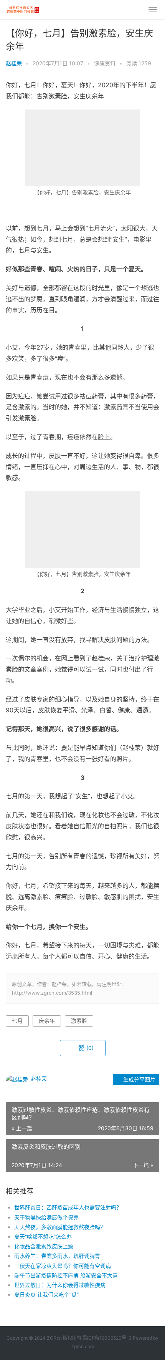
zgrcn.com (82, 1346)
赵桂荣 (14, 63)
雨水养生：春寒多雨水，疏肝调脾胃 (57, 1255)
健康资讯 (105, 63)
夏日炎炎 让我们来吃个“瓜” (46, 1294)
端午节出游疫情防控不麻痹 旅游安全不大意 (66, 1275)
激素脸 (79, 1020)
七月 (17, 1020)
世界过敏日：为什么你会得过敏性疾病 (60, 1285)
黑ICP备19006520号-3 (107, 1338)
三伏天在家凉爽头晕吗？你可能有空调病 (62, 1265)
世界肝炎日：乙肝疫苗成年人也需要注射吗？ (68, 1207)
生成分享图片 (138, 1079)
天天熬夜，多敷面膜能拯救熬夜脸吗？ (60, 1227)
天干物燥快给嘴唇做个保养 (46, 1217)
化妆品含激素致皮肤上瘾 (43, 1246)
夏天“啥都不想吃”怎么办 (43, 1236)
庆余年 (47, 1020)
